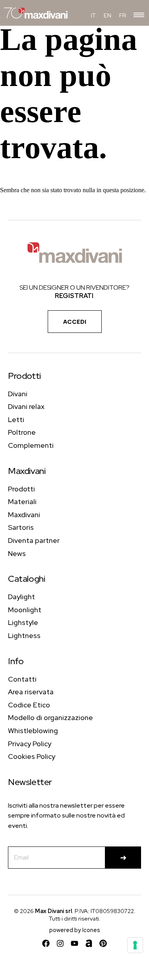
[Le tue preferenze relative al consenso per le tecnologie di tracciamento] (135, 945)
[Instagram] (60, 943)
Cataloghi (26, 579)
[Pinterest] (103, 943)
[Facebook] (46, 943)
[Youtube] (74, 943)
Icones (91, 930)
